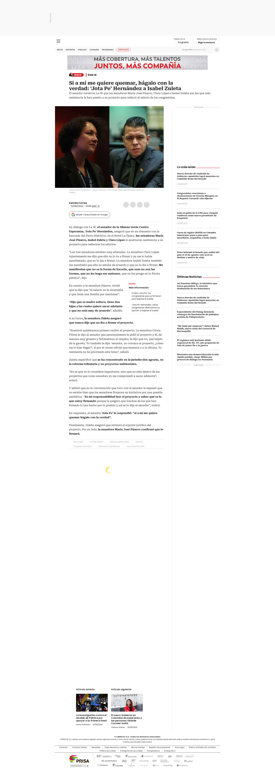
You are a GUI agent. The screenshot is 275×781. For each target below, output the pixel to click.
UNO (123, 761)
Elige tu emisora (206, 42)
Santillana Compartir (146, 756)
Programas (108, 49)
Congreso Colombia (83, 446)
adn (178, 756)
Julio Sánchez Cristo (136, 446)
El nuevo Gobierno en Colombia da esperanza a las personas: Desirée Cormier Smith (126, 719)
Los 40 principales (116, 756)
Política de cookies (108, 751)
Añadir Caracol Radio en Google (92, 214)
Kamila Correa (78, 203)
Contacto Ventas (79, 747)
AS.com (169, 756)
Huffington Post (108, 761)
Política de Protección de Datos (202, 747)
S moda (155, 765)
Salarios (139, 442)
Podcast (82, 49)
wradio (132, 761)
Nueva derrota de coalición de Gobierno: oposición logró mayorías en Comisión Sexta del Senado (198, 176)
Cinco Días (143, 761)
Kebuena (188, 761)
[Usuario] (217, 50)
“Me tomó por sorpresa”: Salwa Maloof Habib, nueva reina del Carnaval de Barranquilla (198, 328)
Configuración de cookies (131, 751)
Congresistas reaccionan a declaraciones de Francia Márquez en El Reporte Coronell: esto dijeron (197, 196)
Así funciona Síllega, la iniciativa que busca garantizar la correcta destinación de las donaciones (197, 286)
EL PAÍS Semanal (164, 761)
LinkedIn (140, 205)
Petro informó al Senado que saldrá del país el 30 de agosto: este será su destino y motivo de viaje (198, 255)
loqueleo (168, 765)
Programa (183, 42)
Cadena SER (159, 756)
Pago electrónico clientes (116, 747)
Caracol (189, 756)
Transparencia (153, 751)
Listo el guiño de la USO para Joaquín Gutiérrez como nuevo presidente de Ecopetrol (197, 215)
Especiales (123, 49)
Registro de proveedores (159, 747)
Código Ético (169, 751)
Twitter (133, 205)
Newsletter (211, 50)
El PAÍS (103, 756)
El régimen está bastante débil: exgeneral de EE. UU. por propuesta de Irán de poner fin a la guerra (198, 343)
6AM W (92, 75)
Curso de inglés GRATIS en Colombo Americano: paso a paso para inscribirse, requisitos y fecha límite (196, 235)
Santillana (130, 756)
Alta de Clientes (138, 747)
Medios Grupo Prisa (79, 766)
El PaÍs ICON (143, 765)
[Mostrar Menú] (58, 41)
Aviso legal (179, 747)
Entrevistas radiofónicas (109, 446)
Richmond (102, 765)
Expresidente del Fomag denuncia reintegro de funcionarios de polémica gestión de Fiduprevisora (198, 314)
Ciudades (94, 49)
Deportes (70, 49)
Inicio (60, 49)
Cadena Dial (153, 761)
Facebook (126, 205)
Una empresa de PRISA (79, 759)
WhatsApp (147, 205)
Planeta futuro (176, 761)
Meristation (182, 765)
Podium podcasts (130, 765)
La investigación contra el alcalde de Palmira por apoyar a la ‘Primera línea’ (91, 718)
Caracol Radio (137, 41)
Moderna (117, 765)
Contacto (63, 747)
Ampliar (158, 112)
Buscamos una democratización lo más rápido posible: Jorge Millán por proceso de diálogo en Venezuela (198, 357)
